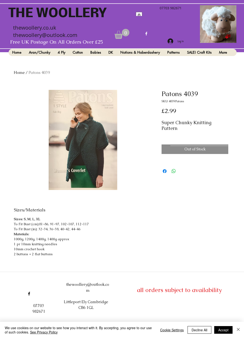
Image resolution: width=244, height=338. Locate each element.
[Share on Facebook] (165, 171)
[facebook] (146, 36)
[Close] (238, 330)
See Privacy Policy (44, 332)
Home (19, 72)
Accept (223, 330)
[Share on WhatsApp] (174, 171)
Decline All (199, 330)
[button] (121, 36)
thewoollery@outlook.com (45, 37)
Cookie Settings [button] (172, 330)
